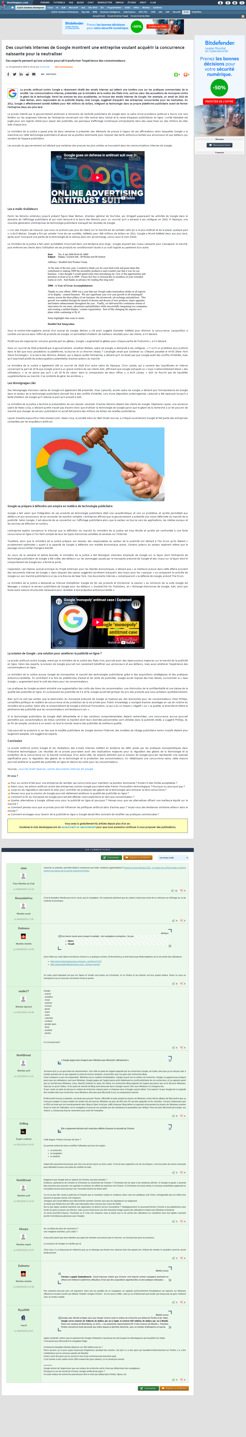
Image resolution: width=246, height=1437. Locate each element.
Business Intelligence (110, 12)
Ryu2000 (23, 1310)
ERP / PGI (143, 12)
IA (57, 8)
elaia (24, 868)
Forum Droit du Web (140, 16)
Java (83, 8)
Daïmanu (23, 928)
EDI (102, 8)
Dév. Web (92, 8)
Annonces (44, 67)
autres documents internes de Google (70, 769)
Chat (90, 2)
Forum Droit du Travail (117, 16)
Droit (142, 2)
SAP (167, 12)
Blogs (80, 2)
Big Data (85, 12)
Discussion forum (221, 145)
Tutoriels (59, 2)
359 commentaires (64, 67)
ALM (63, 8)
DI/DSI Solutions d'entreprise (30, 8)
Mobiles (146, 8)
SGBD (127, 8)
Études (131, 2)
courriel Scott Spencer (32, 769)
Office (136, 8)
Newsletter (104, 2)
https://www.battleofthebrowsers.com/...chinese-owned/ (75, 964)
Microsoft (73, 8)
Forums (45, 2)
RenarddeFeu (23, 898)
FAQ (70, 2)
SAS (160, 12)
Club (153, 2)
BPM (95, 12)
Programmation (114, 8)
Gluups (23, 1229)
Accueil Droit (99, 16)
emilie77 (24, 991)
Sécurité (176, 12)
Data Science (129, 12)
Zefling (23, 1123)
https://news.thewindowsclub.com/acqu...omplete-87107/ (76, 961)
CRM (153, 12)
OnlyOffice (196, 12)
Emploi (119, 2)
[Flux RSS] (243, 16)
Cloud (50, 8)
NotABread (24, 1055)
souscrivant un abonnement (79, 827)
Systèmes (157, 8)
